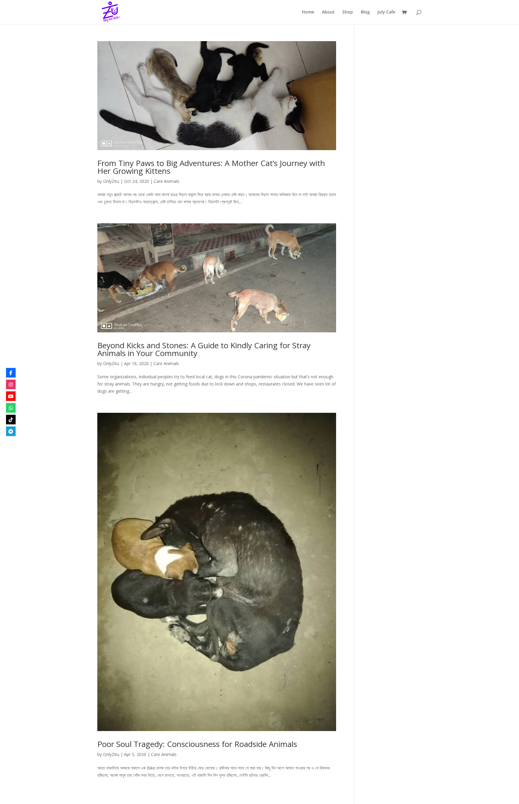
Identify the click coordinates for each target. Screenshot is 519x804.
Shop (347, 12)
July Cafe (386, 12)
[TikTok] (11, 420)
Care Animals (166, 181)
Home (308, 12)
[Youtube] (11, 396)
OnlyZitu (111, 181)
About (328, 12)
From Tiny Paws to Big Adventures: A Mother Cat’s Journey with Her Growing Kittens (211, 167)
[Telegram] (11, 431)
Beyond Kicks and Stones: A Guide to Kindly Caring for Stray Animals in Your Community (204, 349)
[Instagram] (11, 384)
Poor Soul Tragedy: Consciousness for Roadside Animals (197, 744)
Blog (365, 12)
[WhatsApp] (11, 408)
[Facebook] (11, 373)
